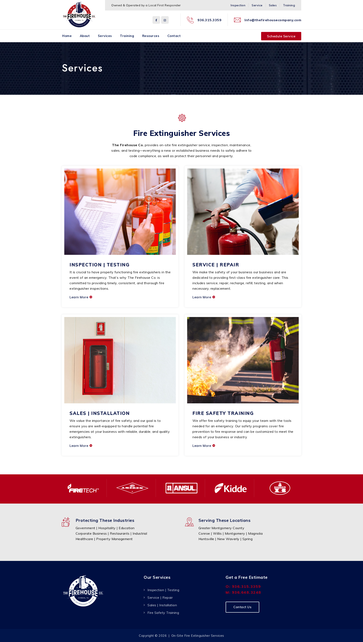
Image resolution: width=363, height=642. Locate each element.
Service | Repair (215, 265)
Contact (174, 36)
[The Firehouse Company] (79, 14)
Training (289, 5)
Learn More (79, 297)
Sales (273, 5)
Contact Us (242, 607)
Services (105, 36)
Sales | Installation (100, 413)
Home (67, 36)
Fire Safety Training (223, 413)
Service (257, 5)
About (85, 36)
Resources (150, 36)
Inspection (238, 5)
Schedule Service (281, 36)
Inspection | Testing (99, 265)
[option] (83, 488)
